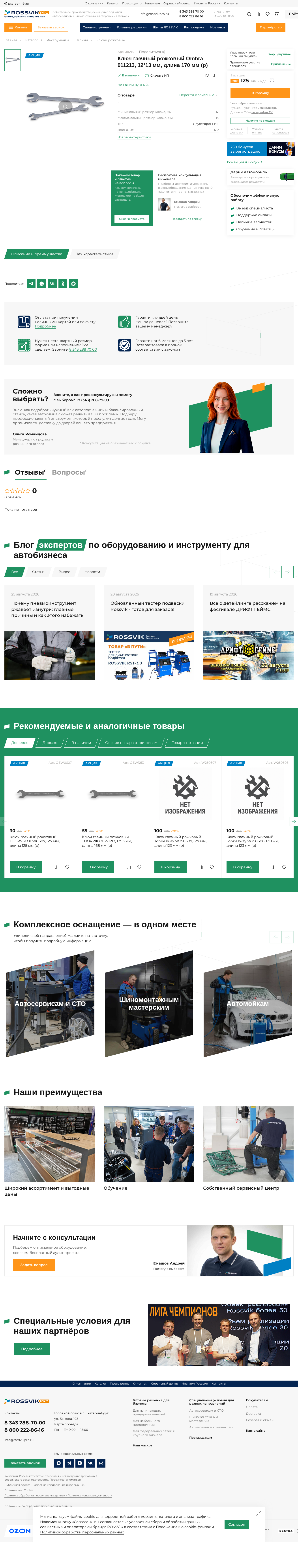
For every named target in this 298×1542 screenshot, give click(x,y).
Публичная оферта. (17, 1485)
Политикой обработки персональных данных (82, 1532)
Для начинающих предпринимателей (149, 1412)
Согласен (236, 1524)
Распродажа (194, 27)
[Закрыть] (258, 1513)
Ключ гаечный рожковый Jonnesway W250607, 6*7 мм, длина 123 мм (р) (180, 841)
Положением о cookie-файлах (183, 1527)
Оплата (252, 1407)
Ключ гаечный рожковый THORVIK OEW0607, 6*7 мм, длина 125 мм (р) (35, 841)
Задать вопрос (33, 1265)
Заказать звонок (25, 1463)
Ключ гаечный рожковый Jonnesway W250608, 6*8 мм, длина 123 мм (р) (253, 841)
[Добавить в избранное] (206, 75)
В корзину (260, 93)
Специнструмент (97, 27)
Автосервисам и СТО (206, 1411)
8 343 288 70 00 (191, 11)
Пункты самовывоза (280, 130)
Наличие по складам (260, 120)
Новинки (217, 27)
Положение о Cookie (18, 1490)
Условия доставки (237, 130)
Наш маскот (142, 1445)
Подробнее (45, 326)
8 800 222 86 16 (191, 16)
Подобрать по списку (187, 218)
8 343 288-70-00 (24, 1423)
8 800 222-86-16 (24, 1430)
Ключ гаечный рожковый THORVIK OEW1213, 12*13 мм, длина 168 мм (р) (107, 841)
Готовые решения (132, 27)
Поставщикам (200, 1437)
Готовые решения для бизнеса (151, 1402)
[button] (287, 572)
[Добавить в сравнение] (214, 75)
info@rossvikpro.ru (19, 1440)
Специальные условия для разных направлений (211, 1402)
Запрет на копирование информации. (59, 1485)
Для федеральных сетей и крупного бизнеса (154, 1433)
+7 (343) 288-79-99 (92, 400)
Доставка (253, 1414)
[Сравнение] (258, 14)
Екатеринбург (18, 3)
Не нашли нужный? (134, 85)
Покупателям (257, 1400)
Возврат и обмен (260, 1420)
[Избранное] (267, 14)
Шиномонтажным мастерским (203, 1419)
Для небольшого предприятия (146, 1423)
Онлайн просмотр (131, 218)
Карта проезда (66, 1424)
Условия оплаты (258, 130)
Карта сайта (255, 1430)
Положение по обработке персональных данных (38, 1506)
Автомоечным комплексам (211, 1427)
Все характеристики (134, 137)
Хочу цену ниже (279, 54)
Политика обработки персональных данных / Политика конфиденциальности (58, 1495)
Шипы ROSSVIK (165, 27)
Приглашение (281, 64)
